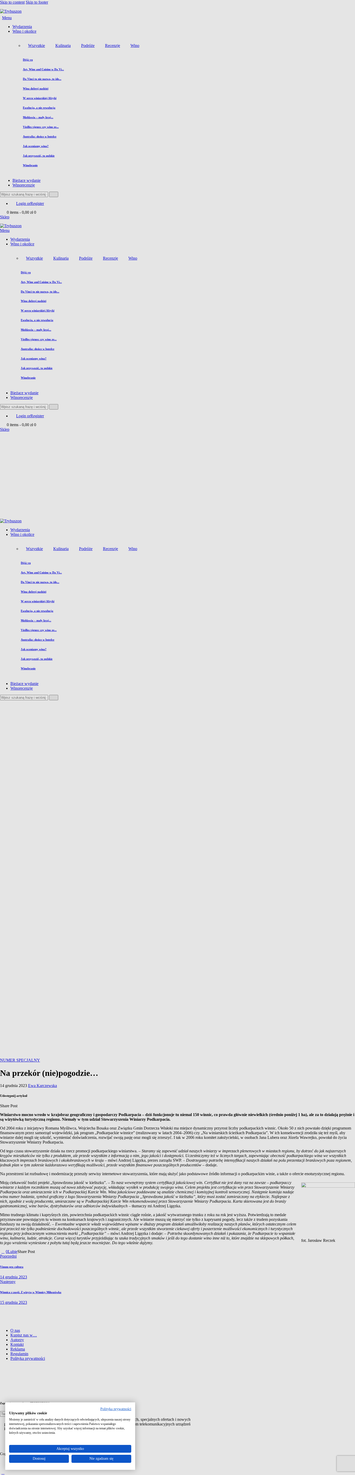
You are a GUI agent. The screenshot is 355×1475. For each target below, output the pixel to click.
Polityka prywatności (115, 1409)
